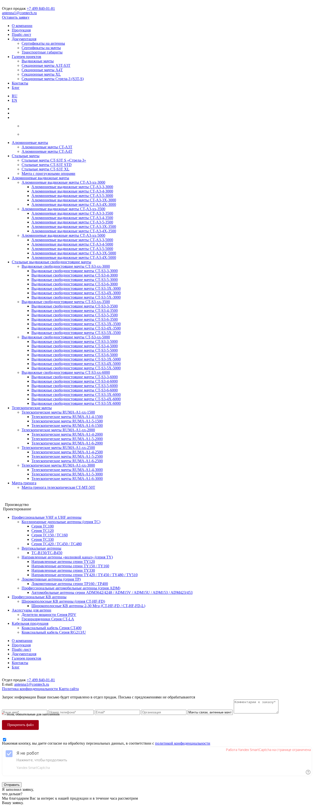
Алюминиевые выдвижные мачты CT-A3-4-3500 (72, 218)
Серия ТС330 (42, 539)
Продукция (21, 30)
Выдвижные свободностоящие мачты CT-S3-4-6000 (74, 381)
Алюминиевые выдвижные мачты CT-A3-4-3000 (72, 191)
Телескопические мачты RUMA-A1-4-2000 (67, 434)
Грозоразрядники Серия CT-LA (48, 619)
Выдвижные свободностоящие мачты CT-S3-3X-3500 (76, 324)
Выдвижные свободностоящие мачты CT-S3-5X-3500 (76, 333)
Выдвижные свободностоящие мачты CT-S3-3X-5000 (76, 359)
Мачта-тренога (24, 483)
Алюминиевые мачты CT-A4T (47, 151)
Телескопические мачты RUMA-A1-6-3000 (67, 478)
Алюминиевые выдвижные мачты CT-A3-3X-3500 (73, 226)
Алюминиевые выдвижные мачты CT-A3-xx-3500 (63, 209)
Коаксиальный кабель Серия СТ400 (51, 628)
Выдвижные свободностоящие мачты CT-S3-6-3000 (74, 284)
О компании (22, 26)
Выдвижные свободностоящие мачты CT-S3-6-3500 (74, 319)
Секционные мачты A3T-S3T (46, 65)
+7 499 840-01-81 (41, 8)
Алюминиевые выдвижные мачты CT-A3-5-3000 (72, 196)
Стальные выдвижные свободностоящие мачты (51, 262)
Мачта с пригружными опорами (48, 173)
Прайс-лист (21, 34)
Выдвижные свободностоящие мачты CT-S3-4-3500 (74, 310)
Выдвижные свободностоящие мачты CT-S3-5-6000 (74, 386)
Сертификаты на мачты (41, 48)
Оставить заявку (15, 17)
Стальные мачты (25, 156)
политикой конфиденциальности (182, 743)
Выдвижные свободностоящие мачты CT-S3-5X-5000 (76, 368)
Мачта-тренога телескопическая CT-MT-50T (58, 487)
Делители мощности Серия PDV (49, 614)
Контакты (20, 83)
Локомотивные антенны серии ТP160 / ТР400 (69, 584)
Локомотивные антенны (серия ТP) (51, 579)
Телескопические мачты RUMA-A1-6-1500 (67, 425)
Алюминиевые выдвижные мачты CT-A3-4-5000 (72, 244)
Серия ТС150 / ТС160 (49, 535)
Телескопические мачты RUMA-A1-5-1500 (67, 421)
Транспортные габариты (42, 52)
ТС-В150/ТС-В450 (46, 553)
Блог (16, 87)
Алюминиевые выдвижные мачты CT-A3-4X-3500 (73, 231)
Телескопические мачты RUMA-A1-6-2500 (67, 461)
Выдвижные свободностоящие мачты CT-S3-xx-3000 (66, 266)
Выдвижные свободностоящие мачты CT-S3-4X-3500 (76, 328)
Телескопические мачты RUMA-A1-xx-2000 (58, 430)
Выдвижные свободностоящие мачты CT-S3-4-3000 (74, 275)
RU (14, 96)
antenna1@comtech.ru (19, 13)
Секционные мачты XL (41, 74)
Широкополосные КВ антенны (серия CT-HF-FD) (63, 601)
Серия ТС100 (42, 526)
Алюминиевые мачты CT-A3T (47, 147)
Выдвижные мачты (38, 61)
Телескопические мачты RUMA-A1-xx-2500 (58, 447)
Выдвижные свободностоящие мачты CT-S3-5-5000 (74, 350)
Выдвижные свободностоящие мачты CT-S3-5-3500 (74, 315)
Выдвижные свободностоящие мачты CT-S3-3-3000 (74, 271)
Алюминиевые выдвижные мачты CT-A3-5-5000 (72, 249)
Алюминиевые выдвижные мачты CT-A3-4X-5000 (73, 257)
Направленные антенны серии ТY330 (63, 570)
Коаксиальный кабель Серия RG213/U (54, 632)
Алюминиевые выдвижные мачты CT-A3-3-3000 (72, 187)
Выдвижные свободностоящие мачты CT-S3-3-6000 (74, 377)
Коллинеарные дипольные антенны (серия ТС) (61, 522)
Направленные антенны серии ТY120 (63, 561)
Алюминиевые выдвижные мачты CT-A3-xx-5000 (63, 235)
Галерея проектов (26, 57)
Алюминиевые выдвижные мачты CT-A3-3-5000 (72, 240)
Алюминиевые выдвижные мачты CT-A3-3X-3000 (73, 200)
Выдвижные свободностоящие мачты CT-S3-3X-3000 (76, 288)
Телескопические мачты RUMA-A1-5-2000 (67, 439)
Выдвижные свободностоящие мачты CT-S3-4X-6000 (76, 399)
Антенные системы (18, 500)
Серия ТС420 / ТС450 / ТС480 (56, 544)
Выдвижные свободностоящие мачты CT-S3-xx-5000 (66, 337)
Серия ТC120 (42, 531)
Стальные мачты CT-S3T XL (45, 169)
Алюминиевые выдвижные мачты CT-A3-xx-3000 (63, 182)
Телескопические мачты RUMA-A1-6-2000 (67, 443)
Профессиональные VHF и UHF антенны (46, 517)
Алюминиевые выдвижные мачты (40, 178)
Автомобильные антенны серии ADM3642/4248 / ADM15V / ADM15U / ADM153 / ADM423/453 (112, 592)
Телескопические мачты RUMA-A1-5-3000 (67, 474)
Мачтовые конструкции (22, 496)
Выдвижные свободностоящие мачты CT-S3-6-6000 (74, 390)
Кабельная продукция (30, 623)
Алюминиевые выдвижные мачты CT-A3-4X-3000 (73, 204)
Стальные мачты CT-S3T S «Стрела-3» (54, 160)
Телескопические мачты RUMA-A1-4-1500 (67, 417)
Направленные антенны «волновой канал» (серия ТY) (67, 557)
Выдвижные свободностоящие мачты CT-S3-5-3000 (74, 280)
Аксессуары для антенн (31, 610)
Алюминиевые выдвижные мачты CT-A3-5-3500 (72, 222)
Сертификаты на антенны (43, 43)
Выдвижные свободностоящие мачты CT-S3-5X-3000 (76, 297)
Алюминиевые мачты (30, 142)
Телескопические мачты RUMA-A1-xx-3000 (58, 465)
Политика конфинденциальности (30, 689)
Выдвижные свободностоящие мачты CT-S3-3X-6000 (76, 394)
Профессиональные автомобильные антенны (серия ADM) (71, 588)
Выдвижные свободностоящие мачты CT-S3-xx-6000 (66, 372)
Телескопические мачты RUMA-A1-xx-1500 (58, 412)
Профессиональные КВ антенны (39, 597)
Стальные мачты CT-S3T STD (47, 165)
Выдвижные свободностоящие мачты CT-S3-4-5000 (74, 346)
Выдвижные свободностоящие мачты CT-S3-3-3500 (74, 306)
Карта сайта (69, 689)
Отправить (12, 785)
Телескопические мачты (32, 408)
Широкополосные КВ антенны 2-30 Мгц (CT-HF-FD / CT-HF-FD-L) (88, 606)
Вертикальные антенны (41, 548)
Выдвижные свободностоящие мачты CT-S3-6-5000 (74, 355)
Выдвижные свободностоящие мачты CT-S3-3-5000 (74, 341)
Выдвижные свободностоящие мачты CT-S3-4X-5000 (76, 364)
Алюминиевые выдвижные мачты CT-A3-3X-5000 (73, 253)
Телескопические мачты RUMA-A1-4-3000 (67, 470)
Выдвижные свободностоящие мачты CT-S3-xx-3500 (66, 302)
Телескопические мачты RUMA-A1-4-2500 (67, 452)
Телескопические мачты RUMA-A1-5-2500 (67, 456)
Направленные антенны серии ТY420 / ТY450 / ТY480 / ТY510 (84, 575)
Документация (24, 39)
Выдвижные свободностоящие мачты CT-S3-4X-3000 (76, 293)
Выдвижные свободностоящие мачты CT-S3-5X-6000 (76, 403)
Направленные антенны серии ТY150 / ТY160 (70, 566)
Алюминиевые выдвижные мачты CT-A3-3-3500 (72, 213)
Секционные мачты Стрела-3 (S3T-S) (53, 79)
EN (14, 100)
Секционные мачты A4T (42, 70)
